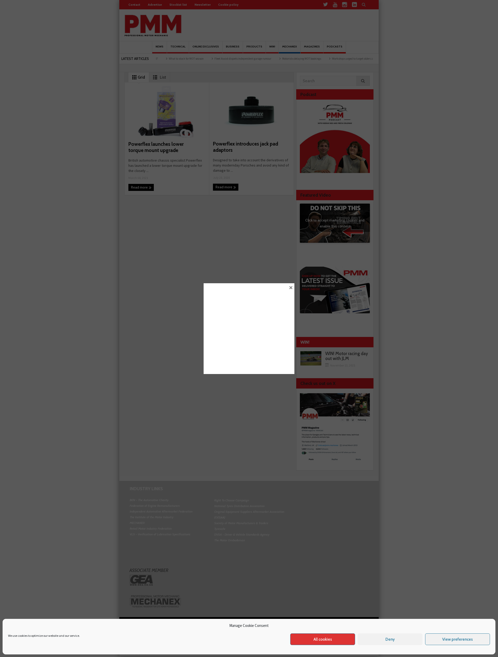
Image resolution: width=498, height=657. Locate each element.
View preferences (457, 639)
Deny (390, 639)
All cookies (323, 639)
